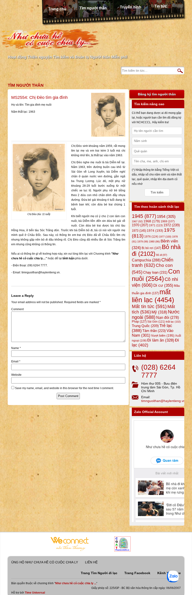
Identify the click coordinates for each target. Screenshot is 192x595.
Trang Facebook (137, 573)
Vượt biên (162, 335)
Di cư (163, 285)
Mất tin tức (149, 306)
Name (16, 348)
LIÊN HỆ (91, 562)
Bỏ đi (161, 254)
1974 (155, 230)
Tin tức (160, 6)
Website (16, 374)
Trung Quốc (145, 326)
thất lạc (173, 321)
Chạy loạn (155, 272)
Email (15, 361)
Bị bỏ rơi (151, 248)
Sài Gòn (156, 321)
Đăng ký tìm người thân (157, 94)
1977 (165, 236)
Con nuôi (156, 275)
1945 (144, 216)
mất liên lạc (153, 296)
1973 (139, 230)
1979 (142, 241)
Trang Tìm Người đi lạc (99, 573)
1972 (171, 225)
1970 (140, 225)
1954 (166, 216)
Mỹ (159, 312)
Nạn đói (167, 317)
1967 (137, 221)
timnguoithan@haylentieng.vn (163, 401)
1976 (151, 236)
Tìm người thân (93, 8)
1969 (168, 221)
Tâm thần (154, 331)
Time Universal (35, 592)
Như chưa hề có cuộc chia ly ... (75, 583)
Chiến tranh (152, 262)
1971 (156, 225)
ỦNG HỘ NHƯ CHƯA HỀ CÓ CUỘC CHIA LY (44, 562)
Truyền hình (130, 7)
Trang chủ (57, 9)
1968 (152, 221)
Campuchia (146, 260)
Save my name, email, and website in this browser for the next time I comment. (64, 388)
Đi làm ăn (160, 340)
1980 (154, 241)
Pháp (139, 321)
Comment (17, 309)
